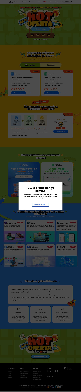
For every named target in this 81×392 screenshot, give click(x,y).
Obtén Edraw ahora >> (40, 204)
